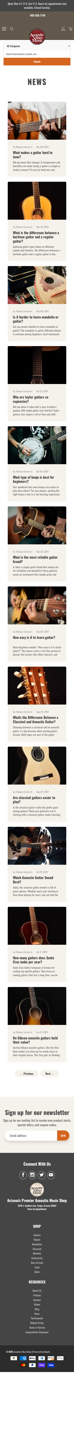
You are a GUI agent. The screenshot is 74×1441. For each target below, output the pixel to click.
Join (63, 1135)
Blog (37, 1309)
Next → (49, 1073)
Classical (37, 1249)
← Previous (26, 1073)
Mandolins (37, 1244)
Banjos (37, 1239)
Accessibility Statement (37, 1332)
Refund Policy (37, 1323)
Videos (37, 1304)
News (37, 1313)
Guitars (37, 1235)
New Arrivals (37, 1262)
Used (37, 1267)
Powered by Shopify (41, 1351)
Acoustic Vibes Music (22, 1351)
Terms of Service (37, 1327)
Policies (37, 1295)
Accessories (37, 1258)
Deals (37, 1272)
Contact (37, 1300)
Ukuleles (37, 1253)
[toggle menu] (4, 28)
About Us (37, 1290)
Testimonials (37, 1318)
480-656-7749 (37, 15)
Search (37, 61)
